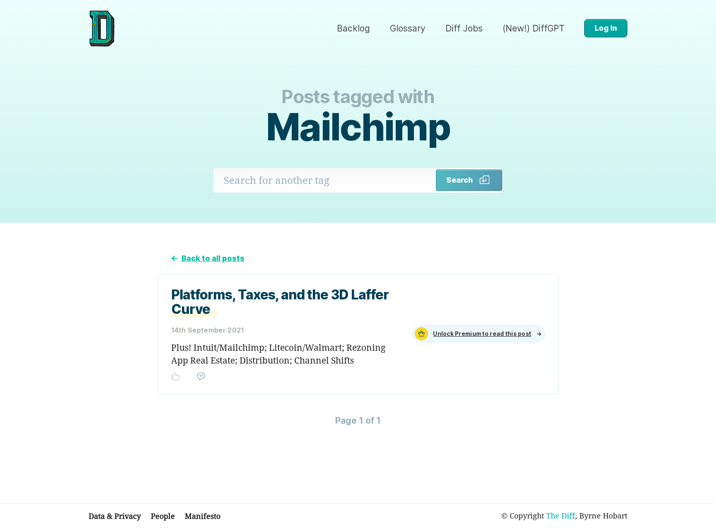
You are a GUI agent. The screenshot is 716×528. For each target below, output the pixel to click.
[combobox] (325, 180)
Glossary (408, 28)
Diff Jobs (464, 28)
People (163, 516)
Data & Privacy (115, 516)
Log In (606, 28)
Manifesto (202, 516)
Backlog (353, 28)
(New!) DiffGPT (533, 28)
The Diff (560, 516)
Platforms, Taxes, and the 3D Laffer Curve (280, 302)
